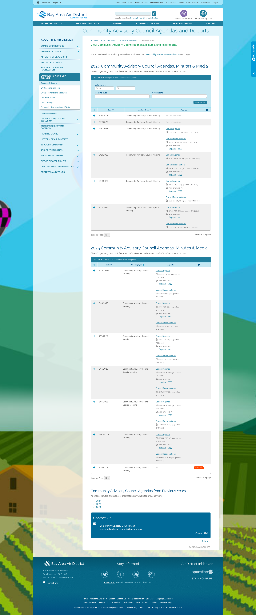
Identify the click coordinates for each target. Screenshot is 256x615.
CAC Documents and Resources (54, 93)
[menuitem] (124, 2)
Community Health (147, 23)
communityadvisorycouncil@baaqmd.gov (121, 529)
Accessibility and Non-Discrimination (162, 54)
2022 (98, 507)
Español (172, 148)
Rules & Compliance (87, 23)
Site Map (149, 598)
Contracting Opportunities (57, 167)
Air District (94, 40)
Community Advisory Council (53, 77)
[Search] (154, 13)
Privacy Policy (158, 607)
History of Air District (54, 139)
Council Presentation (175, 164)
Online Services (156, 2)
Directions (53, 583)
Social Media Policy (174, 607)
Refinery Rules (136, 18)
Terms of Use (144, 607)
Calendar (101, 602)
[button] (115, 77)
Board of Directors (52, 46)
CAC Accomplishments (50, 88)
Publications (171, 2)
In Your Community (52, 145)
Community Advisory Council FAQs (55, 107)
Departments (49, 113)
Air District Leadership (54, 57)
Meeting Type (101, 93)
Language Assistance (164, 598)
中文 (180, 148)
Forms (181, 2)
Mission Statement (52, 156)
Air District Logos (51, 62)
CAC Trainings (47, 102)
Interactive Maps (165, 602)
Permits (118, 23)
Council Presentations (176, 138)
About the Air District (124, 2)
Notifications (157, 93)
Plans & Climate (182, 23)
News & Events (141, 2)
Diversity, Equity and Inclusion (53, 120)
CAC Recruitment (48, 98)
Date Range (100, 85)
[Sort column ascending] (113, 109)
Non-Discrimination (136, 598)
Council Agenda (173, 128)
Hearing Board (49, 134)
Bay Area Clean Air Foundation (52, 69)
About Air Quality (51, 23)
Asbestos (154, 18)
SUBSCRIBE (109, 582)
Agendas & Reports (49, 83)
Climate (146, 18)
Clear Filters (200, 102)
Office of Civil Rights (53, 161)
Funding (210, 23)
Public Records (192, 2)
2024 (98, 500)
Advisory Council (51, 51)
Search (112, 598)
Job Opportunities (52, 150)
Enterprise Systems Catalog (52, 127)
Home (85, 598)
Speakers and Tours (53, 172)
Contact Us (205, 2)
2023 (98, 504)
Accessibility (132, 607)
